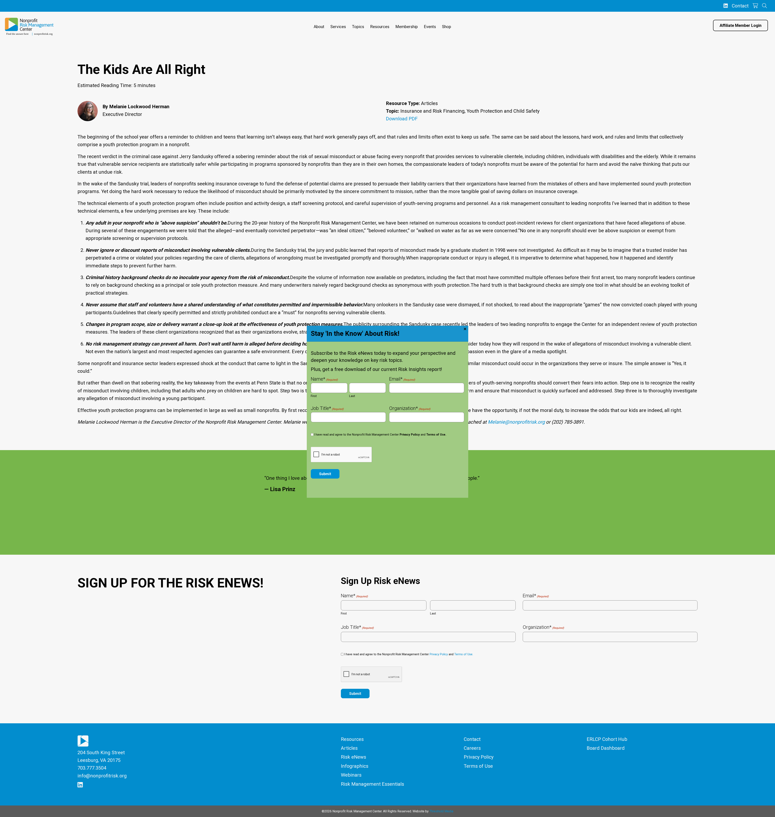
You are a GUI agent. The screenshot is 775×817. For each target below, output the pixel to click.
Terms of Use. (436, 434)
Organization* (409, 408)
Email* (402, 379)
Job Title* (327, 408)
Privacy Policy (410, 434)
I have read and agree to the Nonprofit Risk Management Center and (380, 434)
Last (352, 396)
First (314, 396)
